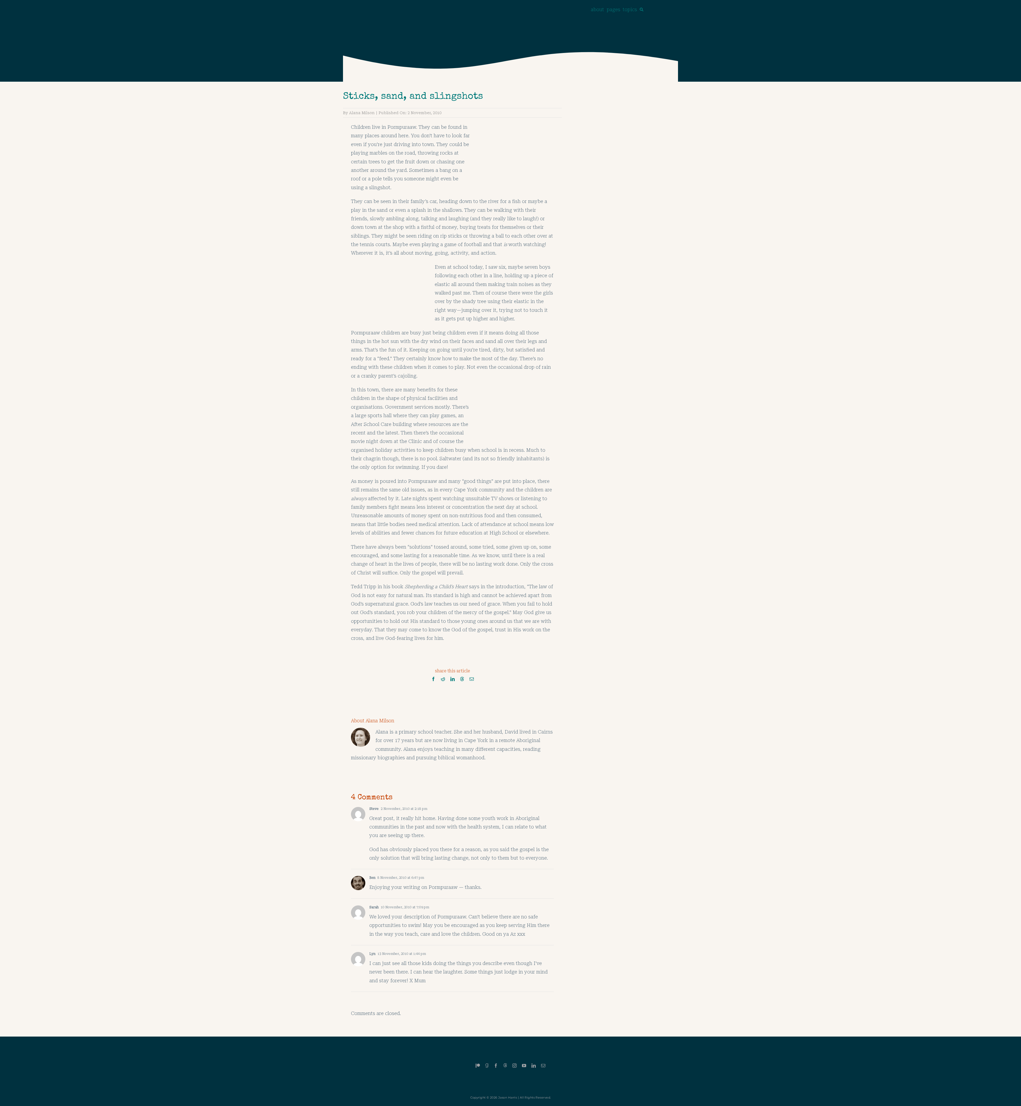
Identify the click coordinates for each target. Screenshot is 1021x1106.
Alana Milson (362, 113)
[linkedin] (534, 1065)
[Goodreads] (486, 1065)
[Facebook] (433, 679)
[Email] (471, 679)
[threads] (505, 1065)
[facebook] (496, 1065)
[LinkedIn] (452, 679)
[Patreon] (478, 1065)
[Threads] (462, 679)
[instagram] (514, 1065)
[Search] (641, 9)
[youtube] (524, 1065)
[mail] (543, 1065)
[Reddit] (443, 679)
